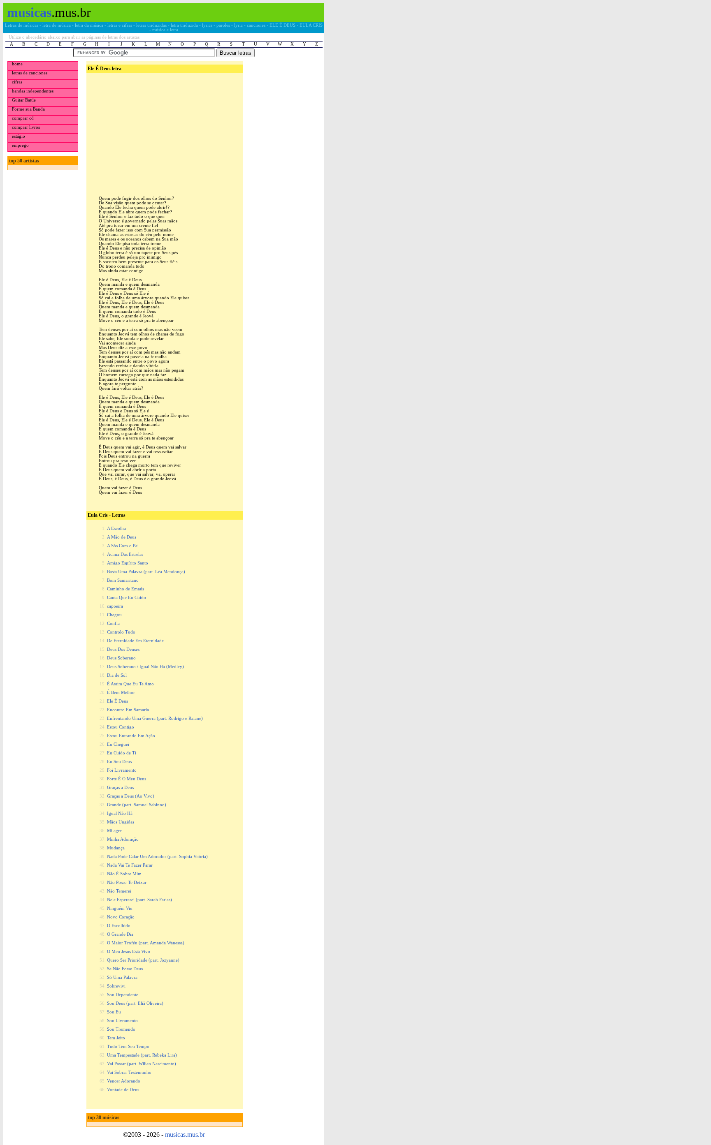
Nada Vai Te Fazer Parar (130, 865)
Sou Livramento (122, 1020)
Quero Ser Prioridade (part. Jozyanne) (143, 960)
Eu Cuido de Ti (121, 753)
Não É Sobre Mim (124, 874)
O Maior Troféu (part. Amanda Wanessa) (145, 943)
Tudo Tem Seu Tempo (128, 1046)
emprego (20, 145)
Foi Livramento (122, 770)
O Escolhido (118, 925)
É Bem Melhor (121, 692)
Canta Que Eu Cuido (126, 597)
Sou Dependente (122, 994)
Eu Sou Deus (119, 761)
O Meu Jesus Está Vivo (128, 951)
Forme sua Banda (28, 109)
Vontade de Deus (123, 1089)
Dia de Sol (117, 675)
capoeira (115, 606)
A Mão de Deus (121, 537)
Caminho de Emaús (125, 589)
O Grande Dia (120, 934)
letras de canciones (29, 73)
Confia (113, 623)
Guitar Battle (24, 100)
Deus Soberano (121, 658)
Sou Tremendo (121, 1029)
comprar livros (26, 127)
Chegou (114, 615)
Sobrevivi (116, 986)
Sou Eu (114, 1012)
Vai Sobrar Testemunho (129, 1072)
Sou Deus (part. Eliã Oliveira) (135, 1003)
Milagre (114, 830)
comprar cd (23, 118)
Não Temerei (119, 891)
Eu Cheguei (118, 744)
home (17, 64)
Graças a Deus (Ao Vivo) (130, 796)
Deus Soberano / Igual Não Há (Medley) (145, 666)
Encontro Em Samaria (128, 710)
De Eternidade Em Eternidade (135, 640)
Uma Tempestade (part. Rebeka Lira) (142, 1055)
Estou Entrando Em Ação (131, 735)
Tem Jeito (116, 1038)
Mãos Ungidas (120, 822)
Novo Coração (121, 917)
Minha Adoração (123, 839)
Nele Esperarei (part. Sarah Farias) (139, 899)
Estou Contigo (120, 727)
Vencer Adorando (123, 1081)
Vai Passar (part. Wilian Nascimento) (141, 1064)
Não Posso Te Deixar (126, 882)
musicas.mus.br (185, 1134)
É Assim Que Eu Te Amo (130, 684)
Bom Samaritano (123, 580)
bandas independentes (32, 91)
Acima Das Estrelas (125, 554)
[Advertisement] (163, 127)
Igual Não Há (119, 813)
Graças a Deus (120, 787)
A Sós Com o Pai (123, 546)
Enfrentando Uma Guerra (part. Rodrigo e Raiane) (155, 718)
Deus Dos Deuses (123, 649)
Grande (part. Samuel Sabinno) (136, 805)
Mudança (116, 848)
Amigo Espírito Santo (127, 563)
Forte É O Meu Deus (126, 779)
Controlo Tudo (121, 632)
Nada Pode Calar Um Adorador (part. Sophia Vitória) (157, 856)
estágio (18, 136)
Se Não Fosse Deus (125, 969)
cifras (17, 82)
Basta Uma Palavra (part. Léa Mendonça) (146, 571)
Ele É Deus (117, 701)
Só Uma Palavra (122, 977)
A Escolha (116, 528)
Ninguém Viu (119, 908)
